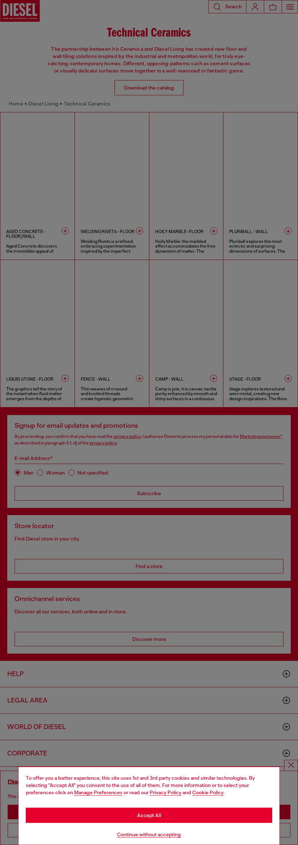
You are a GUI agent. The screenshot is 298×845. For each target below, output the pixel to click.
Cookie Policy (208, 792)
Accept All (149, 815)
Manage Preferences (98, 792)
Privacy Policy (165, 792)
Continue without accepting (149, 834)
